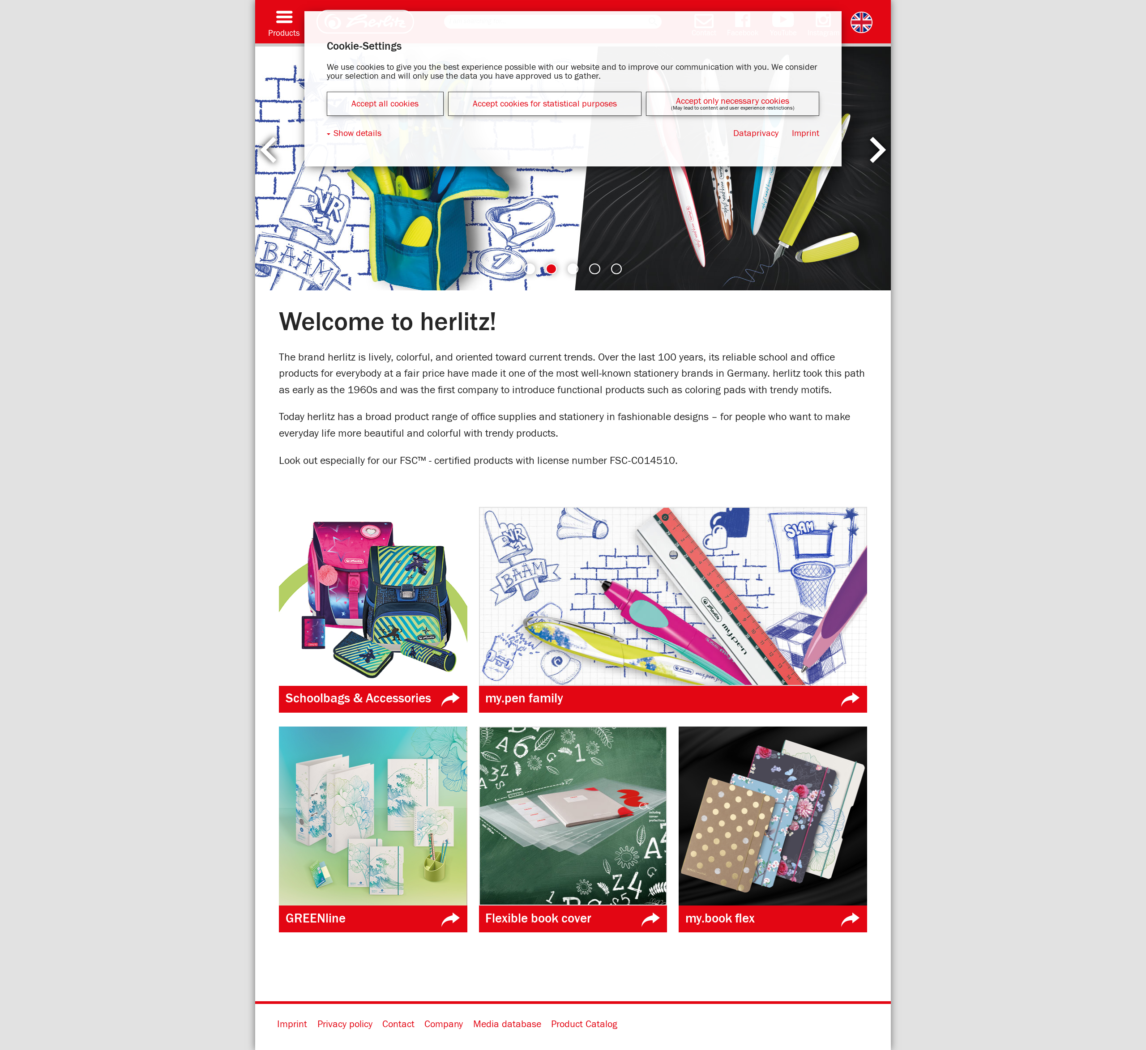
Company (443, 1024)
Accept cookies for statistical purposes (545, 103)
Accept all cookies (385, 103)
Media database (507, 1024)
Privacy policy (344, 1024)
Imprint (292, 1024)
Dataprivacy (755, 133)
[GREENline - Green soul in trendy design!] (573, 168)
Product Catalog (584, 1024)
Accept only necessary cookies (732, 101)
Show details (357, 133)
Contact (398, 1024)
